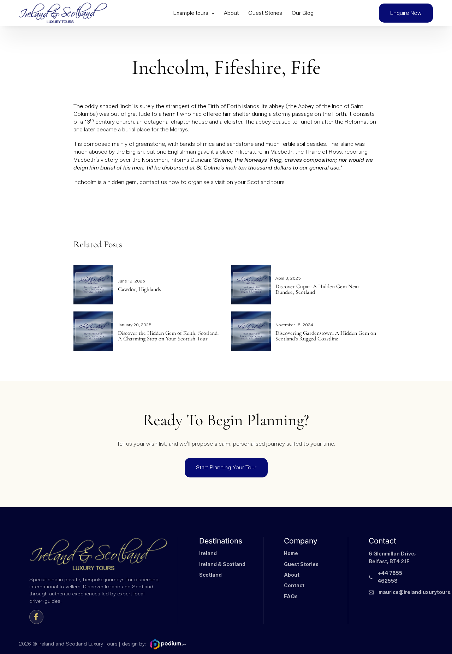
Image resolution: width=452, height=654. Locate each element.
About (231, 13)
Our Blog (303, 13)
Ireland (208, 554)
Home (291, 554)
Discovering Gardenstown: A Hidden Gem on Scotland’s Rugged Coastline (325, 335)
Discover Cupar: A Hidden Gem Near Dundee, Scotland (317, 289)
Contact (294, 586)
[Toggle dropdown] (212, 13)
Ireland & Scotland (222, 564)
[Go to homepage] (63, 13)
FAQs (291, 597)
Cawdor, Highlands (139, 289)
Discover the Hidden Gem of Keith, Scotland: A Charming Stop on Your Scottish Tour (168, 335)
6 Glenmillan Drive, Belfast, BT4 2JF (392, 558)
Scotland (210, 575)
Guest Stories (265, 13)
